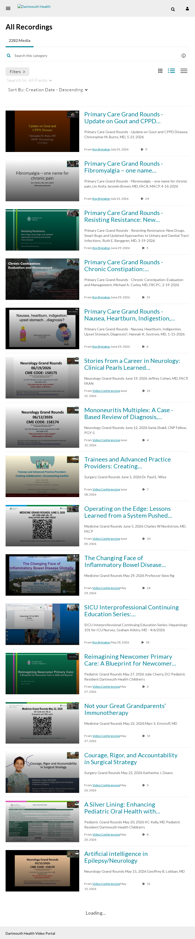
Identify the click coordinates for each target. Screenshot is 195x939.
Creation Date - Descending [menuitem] (45, 89)
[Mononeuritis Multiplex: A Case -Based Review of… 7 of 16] (42, 427)
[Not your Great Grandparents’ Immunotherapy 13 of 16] (42, 723)
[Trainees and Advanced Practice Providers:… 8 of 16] (42, 476)
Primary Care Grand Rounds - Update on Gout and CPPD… (123, 117)
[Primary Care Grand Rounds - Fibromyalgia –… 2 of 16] (42, 180)
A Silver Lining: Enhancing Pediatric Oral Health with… (122, 807)
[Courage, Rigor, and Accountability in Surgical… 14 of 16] (42, 772)
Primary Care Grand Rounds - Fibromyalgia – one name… (123, 167)
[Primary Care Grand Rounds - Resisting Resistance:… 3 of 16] (42, 230)
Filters (15, 71)
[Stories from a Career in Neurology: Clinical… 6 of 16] (42, 377)
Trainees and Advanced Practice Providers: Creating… (127, 462)
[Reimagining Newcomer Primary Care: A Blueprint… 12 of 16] (42, 673)
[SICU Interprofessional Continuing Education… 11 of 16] (42, 624)
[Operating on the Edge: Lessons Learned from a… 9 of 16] (42, 525)
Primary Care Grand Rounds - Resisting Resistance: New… (123, 216)
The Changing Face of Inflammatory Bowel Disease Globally (122, 561)
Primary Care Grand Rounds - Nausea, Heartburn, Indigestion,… (129, 314)
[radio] (160, 71)
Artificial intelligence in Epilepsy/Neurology (116, 857)
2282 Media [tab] (19, 40)
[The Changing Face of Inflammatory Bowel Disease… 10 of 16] (42, 575)
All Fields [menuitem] (27, 80)
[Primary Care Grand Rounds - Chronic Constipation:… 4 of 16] (42, 279)
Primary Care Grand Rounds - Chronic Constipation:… (123, 265)
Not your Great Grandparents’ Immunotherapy (125, 709)
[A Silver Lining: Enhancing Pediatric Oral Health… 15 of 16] (42, 821)
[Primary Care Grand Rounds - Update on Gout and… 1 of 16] (42, 131)
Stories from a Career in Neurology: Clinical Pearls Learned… (132, 364)
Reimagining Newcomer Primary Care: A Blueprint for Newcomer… (130, 660)
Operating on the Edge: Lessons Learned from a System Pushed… (128, 512)
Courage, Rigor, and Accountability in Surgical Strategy (130, 758)
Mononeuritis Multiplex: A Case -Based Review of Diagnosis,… (128, 413)
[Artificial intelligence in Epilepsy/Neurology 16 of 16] (42, 870)
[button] (10, 8)
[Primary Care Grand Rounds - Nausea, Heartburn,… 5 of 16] (42, 328)
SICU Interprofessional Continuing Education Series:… (131, 610)
